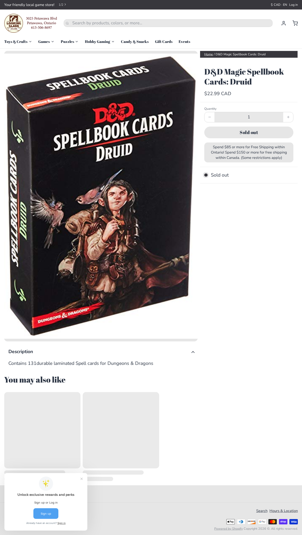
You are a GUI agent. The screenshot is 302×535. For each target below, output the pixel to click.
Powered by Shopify (228, 529)
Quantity (210, 109)
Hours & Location (284, 510)
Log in (293, 5)
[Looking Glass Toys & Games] (30, 23)
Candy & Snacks (135, 41)
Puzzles (67, 41)
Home (208, 54)
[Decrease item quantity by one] (209, 117)
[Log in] (281, 23)
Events (184, 41)
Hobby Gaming (97, 41)
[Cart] (293, 23)
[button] (248, 132)
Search (262, 510)
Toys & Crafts (15, 41)
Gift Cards (163, 41)
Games (44, 41)
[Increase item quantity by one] (288, 117)
